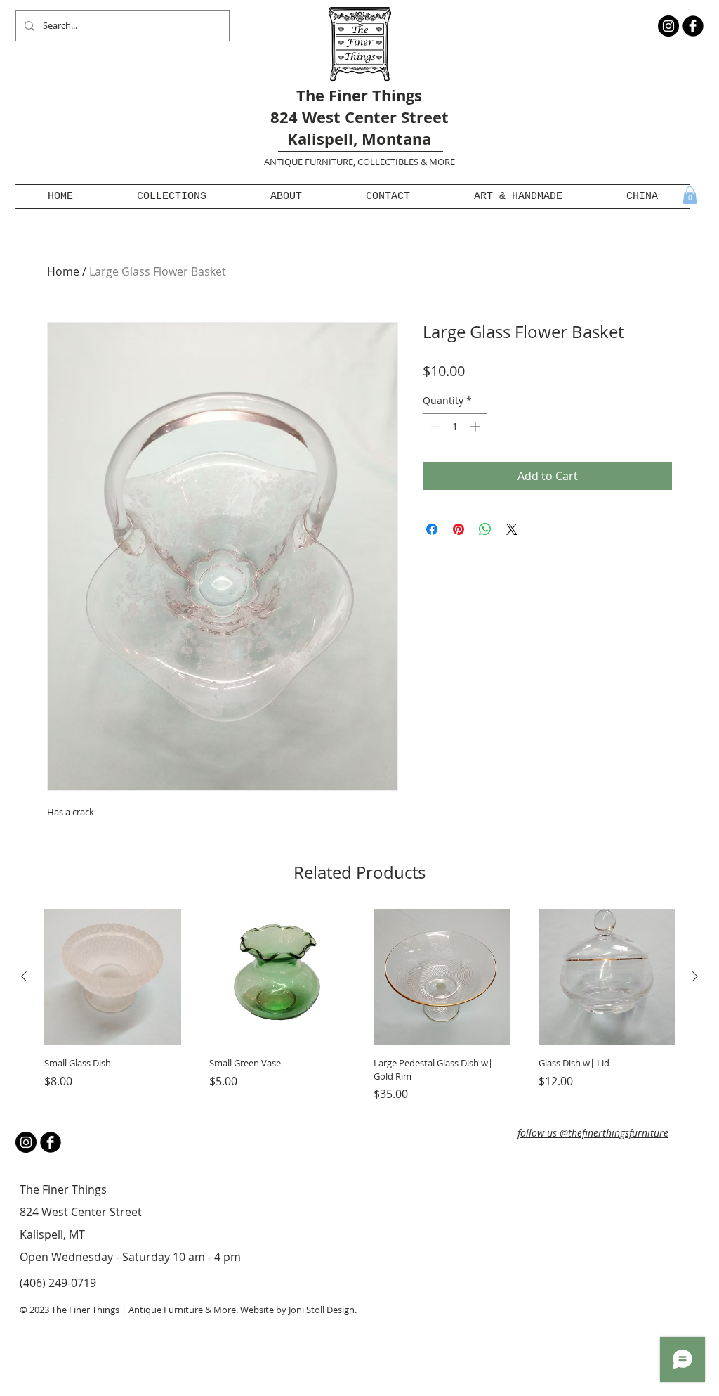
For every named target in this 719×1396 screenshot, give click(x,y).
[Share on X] (511, 529)
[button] (171, 196)
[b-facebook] (693, 26)
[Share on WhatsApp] (485, 529)
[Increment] (476, 426)
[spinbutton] (455, 426)
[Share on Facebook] (431, 529)
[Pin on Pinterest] (458, 529)
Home (63, 271)
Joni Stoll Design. (323, 1309)
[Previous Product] (23, 976)
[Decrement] (433, 426)
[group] (359, 1005)
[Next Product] (695, 976)
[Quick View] (112, 977)
